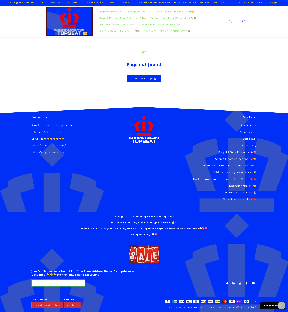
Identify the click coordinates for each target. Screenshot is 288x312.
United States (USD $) (46, 305)
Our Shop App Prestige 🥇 (239, 192)
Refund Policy (247, 145)
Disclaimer (249, 138)
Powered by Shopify (248, 307)
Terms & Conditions (244, 132)
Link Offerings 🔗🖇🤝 (242, 185)
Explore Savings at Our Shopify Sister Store (220, 179)
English (71, 305)
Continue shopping (144, 78)
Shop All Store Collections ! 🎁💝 (235, 159)
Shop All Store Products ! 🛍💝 (237, 152)
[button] (111, 11)
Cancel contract (272, 305)
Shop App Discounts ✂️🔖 (239, 199)
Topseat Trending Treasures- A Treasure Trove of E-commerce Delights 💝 (207, 307)
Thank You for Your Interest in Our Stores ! (229, 165)
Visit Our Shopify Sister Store (232, 172)
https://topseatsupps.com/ (49, 145)
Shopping (144, 234)
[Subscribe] (82, 283)
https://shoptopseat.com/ (48, 152)
